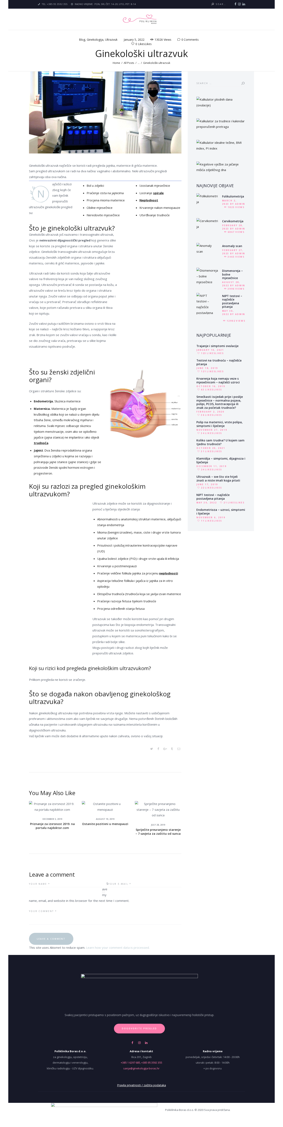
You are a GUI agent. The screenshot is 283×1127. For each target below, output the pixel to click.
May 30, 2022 (206, 502)
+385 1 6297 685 (130, 1062)
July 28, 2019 (158, 824)
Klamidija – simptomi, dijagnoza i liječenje (220, 460)
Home (116, 63)
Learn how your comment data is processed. (118, 947)
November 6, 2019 (210, 517)
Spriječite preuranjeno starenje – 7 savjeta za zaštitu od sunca (158, 832)
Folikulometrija (233, 196)
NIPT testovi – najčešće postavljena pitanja (232, 301)
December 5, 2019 (52, 819)
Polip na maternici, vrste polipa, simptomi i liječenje (219, 424)
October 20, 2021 (210, 448)
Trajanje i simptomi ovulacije (217, 346)
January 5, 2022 (134, 40)
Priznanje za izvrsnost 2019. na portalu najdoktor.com (52, 826)
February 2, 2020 (210, 411)
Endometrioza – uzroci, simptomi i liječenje (220, 511)
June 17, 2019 (207, 484)
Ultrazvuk (111, 40)
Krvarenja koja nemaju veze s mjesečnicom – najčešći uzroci (218, 380)
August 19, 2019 (105, 819)
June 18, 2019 (207, 368)
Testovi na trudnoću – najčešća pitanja (219, 362)
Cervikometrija (232, 221)
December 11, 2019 (211, 466)
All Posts (129, 63)
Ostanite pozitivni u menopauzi (105, 824)
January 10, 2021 (210, 349)
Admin (240, 203)
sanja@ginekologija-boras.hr (141, 1068)
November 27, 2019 (211, 429)
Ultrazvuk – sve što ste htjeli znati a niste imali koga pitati (218, 478)
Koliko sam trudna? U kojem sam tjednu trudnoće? (220, 442)
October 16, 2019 (210, 386)
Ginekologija (95, 40)
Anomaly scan (232, 246)
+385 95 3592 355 (151, 1062)
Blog (82, 40)
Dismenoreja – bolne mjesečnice (232, 274)
